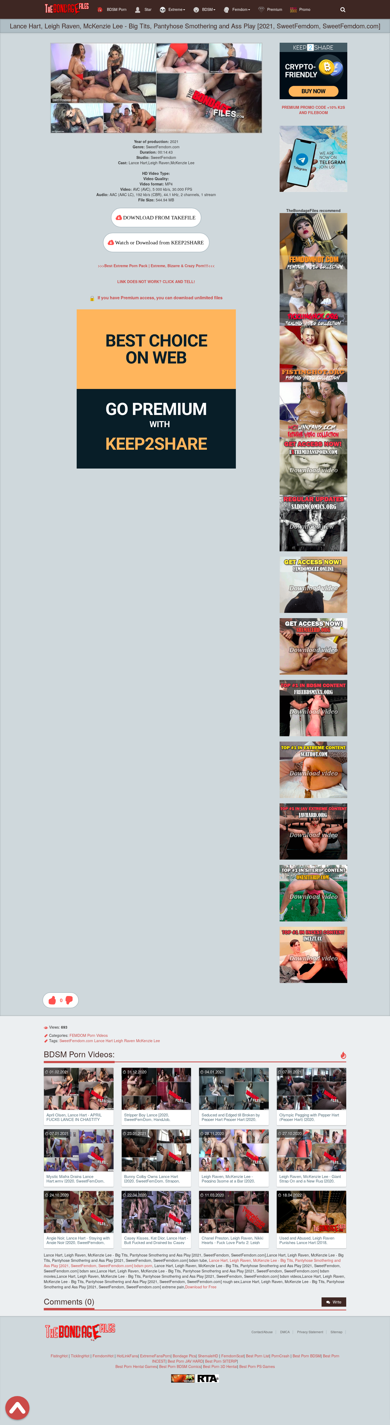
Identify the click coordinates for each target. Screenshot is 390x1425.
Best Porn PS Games (257, 1366)
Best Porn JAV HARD (185, 1361)
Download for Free (200, 1286)
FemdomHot (103, 1355)
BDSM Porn (116, 9)
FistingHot (59, 1355)
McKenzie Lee (148, 1040)
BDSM (207, 9)
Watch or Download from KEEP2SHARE (159, 242)
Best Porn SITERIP (221, 1361)
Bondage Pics (184, 1355)
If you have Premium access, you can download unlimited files (160, 297)
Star (147, 9)
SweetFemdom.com (76, 1040)
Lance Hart (103, 1040)
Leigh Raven (124, 1040)
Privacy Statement (310, 1331)
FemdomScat (232, 1355)
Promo (304, 9)
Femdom (240, 9)
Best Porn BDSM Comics (180, 1366)
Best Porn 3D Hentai (220, 1366)
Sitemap (337, 1331)
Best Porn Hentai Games (136, 1366)
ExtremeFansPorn (155, 1355)
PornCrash (281, 1355)
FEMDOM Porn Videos (89, 1035)
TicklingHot (80, 1355)
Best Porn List (257, 1355)
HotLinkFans (127, 1355)
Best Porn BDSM (307, 1355)
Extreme (175, 9)
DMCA (285, 1331)
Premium (274, 9)
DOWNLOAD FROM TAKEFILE (159, 217)
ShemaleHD (208, 1355)
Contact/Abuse (262, 1331)
